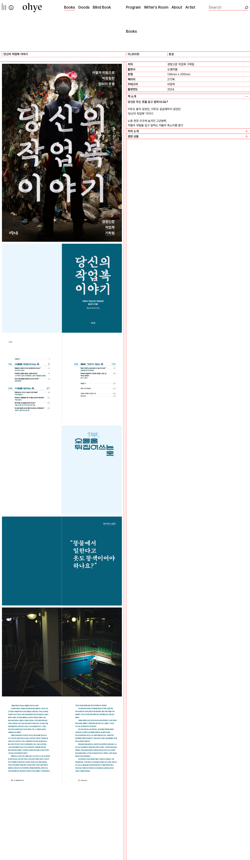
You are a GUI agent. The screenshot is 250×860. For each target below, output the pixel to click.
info (11, 7)
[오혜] (32, 7)
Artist (190, 7)
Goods (84, 7)
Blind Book (102, 7)
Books (69, 7)
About (176, 7)
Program (133, 7)
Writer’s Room (156, 7)
